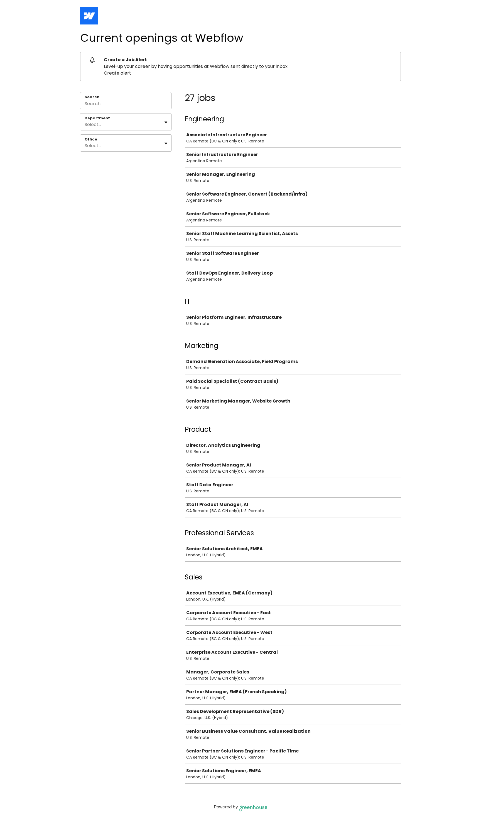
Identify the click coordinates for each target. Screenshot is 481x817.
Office (91, 139)
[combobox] (85, 125)
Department (97, 118)
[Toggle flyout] (166, 122)
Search (92, 97)
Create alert (117, 73)
